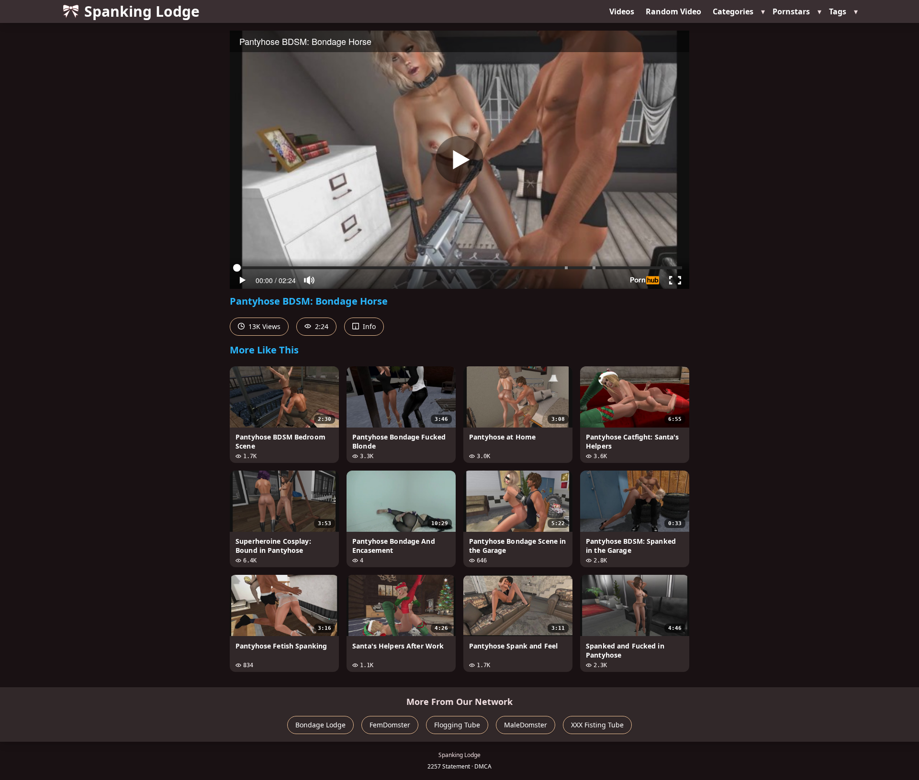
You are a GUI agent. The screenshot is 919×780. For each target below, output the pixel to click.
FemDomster (390, 724)
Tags (837, 11)
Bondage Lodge (320, 724)
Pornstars (791, 11)
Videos (621, 11)
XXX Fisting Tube (597, 724)
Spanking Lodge (142, 11)
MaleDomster (525, 724)
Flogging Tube (457, 724)
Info (368, 326)
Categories (733, 11)
